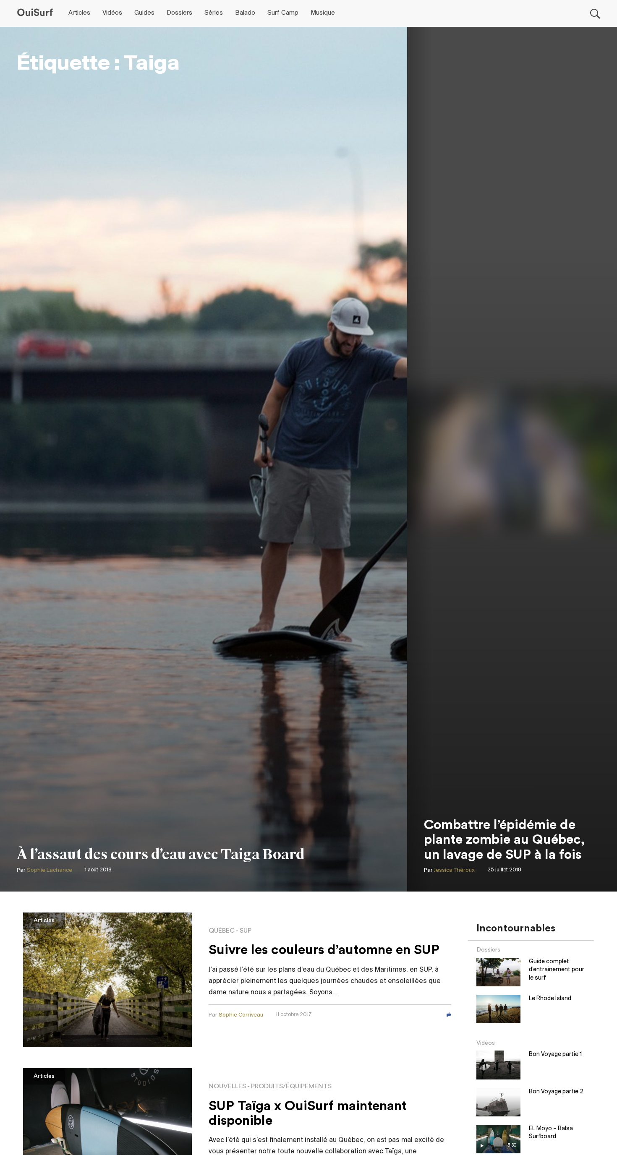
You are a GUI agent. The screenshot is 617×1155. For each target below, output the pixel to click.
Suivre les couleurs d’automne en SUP (324, 950)
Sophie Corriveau (241, 1015)
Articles (79, 13)
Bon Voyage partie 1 (555, 1054)
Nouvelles (227, 1086)
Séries (213, 13)
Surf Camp (282, 13)
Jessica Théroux (454, 870)
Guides (144, 13)
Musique (323, 13)
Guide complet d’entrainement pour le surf (556, 970)
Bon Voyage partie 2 (556, 1092)
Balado (245, 13)
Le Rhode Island (550, 999)
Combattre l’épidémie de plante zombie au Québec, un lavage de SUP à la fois (504, 839)
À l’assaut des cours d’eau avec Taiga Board (161, 854)
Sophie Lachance (49, 870)
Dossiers (179, 13)
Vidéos (112, 13)
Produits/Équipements (291, 1086)
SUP (245, 930)
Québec (222, 930)
